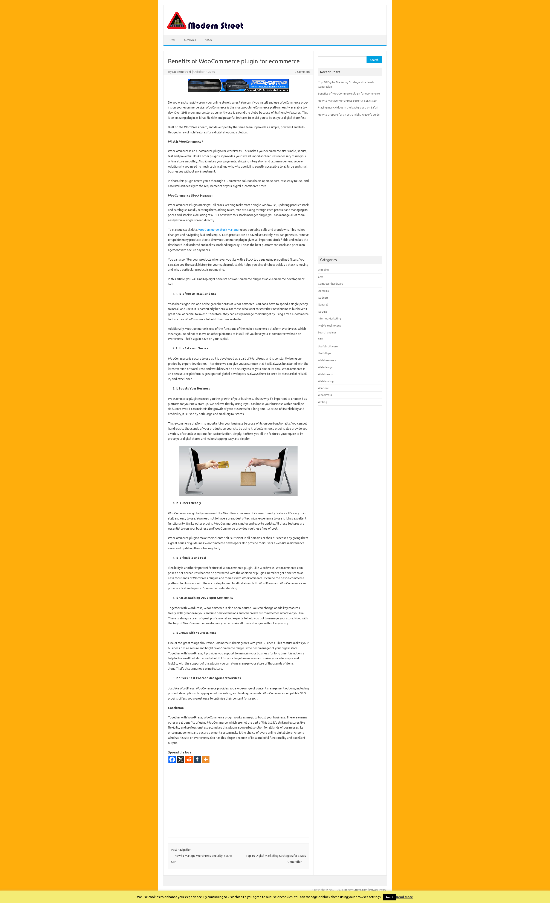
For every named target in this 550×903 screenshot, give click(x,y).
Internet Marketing (329, 318)
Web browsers (327, 360)
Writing (322, 401)
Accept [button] (389, 897)
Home (172, 39)
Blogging (323, 269)
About (209, 39)
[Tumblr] (197, 759)
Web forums (325, 374)
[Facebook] (172, 759)
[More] (205, 759)
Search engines (327, 332)
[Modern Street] (205, 27)
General (323, 304)
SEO (320, 339)
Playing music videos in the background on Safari (348, 107)
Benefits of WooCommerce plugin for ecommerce (349, 93)
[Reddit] (189, 759)
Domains (323, 290)
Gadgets (323, 297)
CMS (321, 276)
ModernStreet (181, 71)
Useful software (328, 346)
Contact (190, 39)
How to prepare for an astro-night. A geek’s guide (349, 114)
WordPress (325, 394)
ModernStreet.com (355, 889)
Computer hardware (330, 283)
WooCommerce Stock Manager (219, 229)
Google (322, 311)
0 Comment (302, 71)
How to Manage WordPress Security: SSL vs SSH (347, 100)
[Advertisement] (238, 800)
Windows (324, 388)
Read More (404, 896)
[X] (180, 759)
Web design (325, 367)
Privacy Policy (377, 889)
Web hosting (326, 381)
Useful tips (324, 353)
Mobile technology (329, 325)
